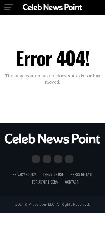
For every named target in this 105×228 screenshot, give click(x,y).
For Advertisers (45, 182)
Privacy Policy (24, 174)
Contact (72, 182)
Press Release (82, 174)
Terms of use (53, 174)
